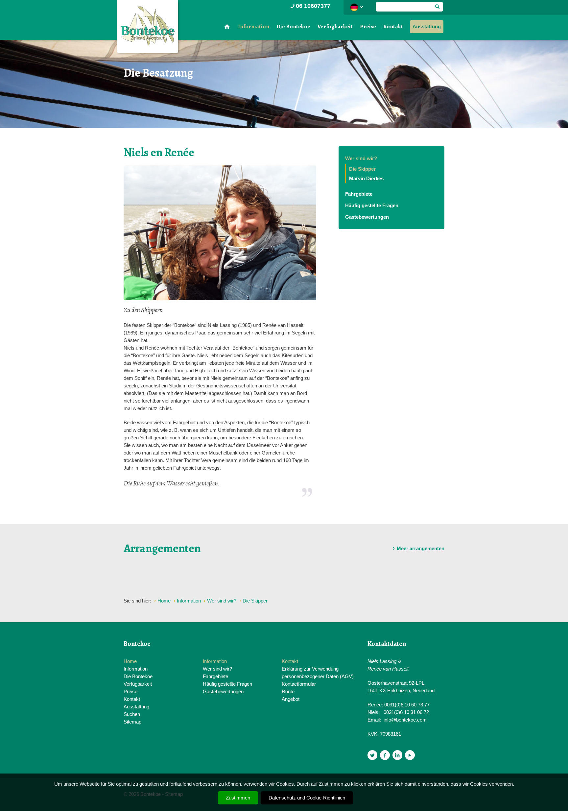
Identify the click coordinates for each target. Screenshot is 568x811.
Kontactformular (299, 684)
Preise (368, 26)
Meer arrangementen (420, 548)
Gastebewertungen (367, 217)
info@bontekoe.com (405, 720)
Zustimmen (238, 797)
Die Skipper (362, 169)
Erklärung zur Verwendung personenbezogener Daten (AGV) (318, 672)
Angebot (290, 699)
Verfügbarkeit (335, 26)
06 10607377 (313, 6)
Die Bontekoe (293, 26)
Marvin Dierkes (366, 178)
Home (130, 661)
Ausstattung (427, 26)
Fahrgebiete (358, 194)
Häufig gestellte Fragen (371, 205)
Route (288, 691)
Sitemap (132, 722)
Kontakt (393, 26)
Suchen (132, 714)
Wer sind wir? (361, 158)
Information (253, 26)
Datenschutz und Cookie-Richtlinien (307, 797)
